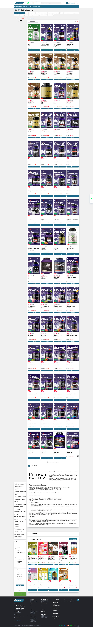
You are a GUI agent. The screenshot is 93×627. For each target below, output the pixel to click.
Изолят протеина (30, 72)
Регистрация (72, 3)
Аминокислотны (43, 43)
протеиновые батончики (40, 519)
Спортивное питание (18, 6)
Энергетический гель (31, 557)
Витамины (22, 14)
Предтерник (68, 451)
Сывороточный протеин (70, 101)
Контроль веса (16, 14)
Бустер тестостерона (18, 506)
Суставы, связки (50, 14)
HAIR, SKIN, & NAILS (70, 248)
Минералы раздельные (19, 529)
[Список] (75, 21)
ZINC (29, 277)
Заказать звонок (32, 3)
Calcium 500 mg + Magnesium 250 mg (73, 584)
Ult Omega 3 (43, 190)
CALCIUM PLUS (56, 219)
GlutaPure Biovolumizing (58, 131)
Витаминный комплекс (70, 247)
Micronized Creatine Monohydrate (57, 45)
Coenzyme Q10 (69, 190)
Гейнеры (16, 512)
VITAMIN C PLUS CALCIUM (72, 335)
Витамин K (29, 43)
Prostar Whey (30, 219)
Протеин (16, 483)
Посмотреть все (73, 539)
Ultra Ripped (30, 160)
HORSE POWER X (70, 452)
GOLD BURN (56, 248)
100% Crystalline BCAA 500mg (47, 160)
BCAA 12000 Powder (71, 44)
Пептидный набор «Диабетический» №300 (31, 585)
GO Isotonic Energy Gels (32, 558)
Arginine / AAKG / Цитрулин (20, 499)
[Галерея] (77, 21)
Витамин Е (17, 524)
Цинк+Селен (50, 584)
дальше (35, 465)
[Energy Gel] (43, 574)
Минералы (26, 14)
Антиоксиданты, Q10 (43, 14)
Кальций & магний (18, 531)
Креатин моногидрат (43, 247)
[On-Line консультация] (91, 198)
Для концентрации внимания (19, 516)
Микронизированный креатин (58, 43)
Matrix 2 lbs (50, 558)
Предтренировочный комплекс (20, 511)
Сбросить (20, 590)
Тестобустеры (43, 130)
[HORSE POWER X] (73, 440)
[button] (33, 2)
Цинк (28, 276)
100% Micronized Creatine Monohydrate (59, 161)
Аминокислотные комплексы (20, 496)
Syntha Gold (43, 102)
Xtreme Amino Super (45, 44)
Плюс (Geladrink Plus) (42, 558)
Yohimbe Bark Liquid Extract (46, 131)
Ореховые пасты (32, 519)
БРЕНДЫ (40, 6)
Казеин (68, 276)
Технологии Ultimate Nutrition (20, 594)
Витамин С (68, 334)
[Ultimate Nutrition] (38, 475)
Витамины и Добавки (27, 6)
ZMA (54, 101)
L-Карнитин (16, 514)
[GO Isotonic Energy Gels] (32, 548)
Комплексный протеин (44, 101)
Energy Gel (40, 584)
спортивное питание (53, 519)
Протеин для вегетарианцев (20, 491)
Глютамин (55, 130)
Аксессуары (35, 6)
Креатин (16, 501)
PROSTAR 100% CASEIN (71, 277)
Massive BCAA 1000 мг (45, 219)
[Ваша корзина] (77, 3)
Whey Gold (69, 102)
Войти (69, 3)
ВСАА (67, 43)
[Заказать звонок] (91, 201)
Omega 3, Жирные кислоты (34, 14)
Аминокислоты (17, 492)
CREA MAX (43, 248)
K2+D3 (29, 44)
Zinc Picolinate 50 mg (73, 558)
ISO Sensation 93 (31, 73)
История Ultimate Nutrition (20, 593)
